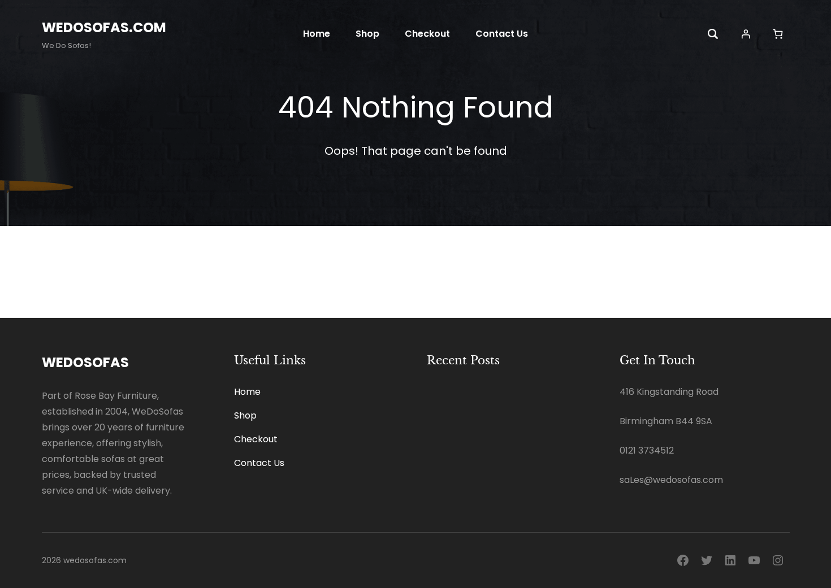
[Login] (746, 34)
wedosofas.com (104, 27)
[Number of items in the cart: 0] (778, 33)
